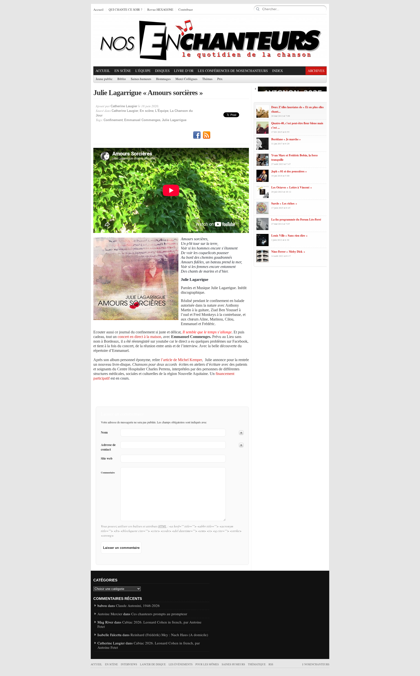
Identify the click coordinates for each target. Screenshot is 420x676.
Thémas (207, 79)
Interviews (129, 664)
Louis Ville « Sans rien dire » (289, 235)
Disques (162, 70)
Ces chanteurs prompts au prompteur (159, 613)
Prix (220, 79)
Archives (316, 70)
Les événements (180, 664)
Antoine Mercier (109, 613)
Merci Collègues (186, 79)
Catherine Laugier (124, 106)
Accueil (98, 10)
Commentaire (108, 472)
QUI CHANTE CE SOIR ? (125, 10)
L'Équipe (143, 70)
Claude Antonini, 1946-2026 (138, 605)
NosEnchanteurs (315, 664)
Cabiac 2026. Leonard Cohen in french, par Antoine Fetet (149, 624)
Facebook (197, 135)
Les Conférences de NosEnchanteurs (233, 70)
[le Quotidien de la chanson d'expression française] (210, 40)
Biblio (121, 79)
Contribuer (185, 10)
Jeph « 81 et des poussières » (289, 171)
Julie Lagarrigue (174, 120)
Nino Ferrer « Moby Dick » (288, 251)
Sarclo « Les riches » (284, 203)
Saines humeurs (141, 79)
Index (277, 70)
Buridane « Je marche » (286, 139)
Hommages (163, 79)
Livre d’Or (183, 70)
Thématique (257, 664)
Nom (104, 432)
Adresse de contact (108, 447)
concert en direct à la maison (139, 337)
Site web (106, 458)
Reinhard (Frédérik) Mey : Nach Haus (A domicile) (169, 634)
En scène (122, 70)
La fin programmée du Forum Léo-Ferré (296, 219)
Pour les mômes (207, 664)
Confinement (113, 120)
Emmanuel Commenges (142, 120)
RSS (206, 135)
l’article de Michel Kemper (181, 360)
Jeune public (104, 79)
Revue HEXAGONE (160, 10)
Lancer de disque (153, 664)
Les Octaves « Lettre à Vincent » (291, 187)
